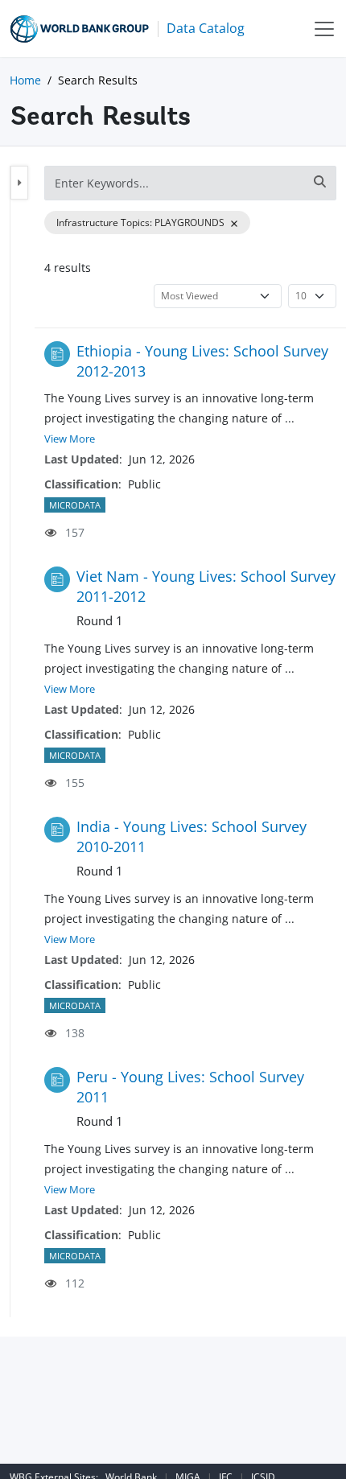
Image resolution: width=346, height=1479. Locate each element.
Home (25, 80)
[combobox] (190, 183)
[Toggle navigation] (324, 28)
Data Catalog (206, 28)
